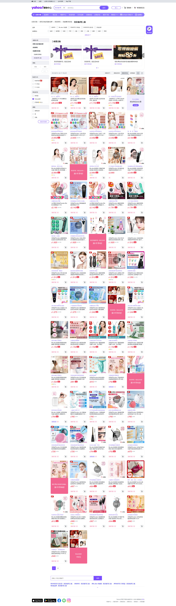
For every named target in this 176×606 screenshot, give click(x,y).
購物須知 (122, 601)
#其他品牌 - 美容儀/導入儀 (59, 586)
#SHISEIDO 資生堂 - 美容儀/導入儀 (61, 584)
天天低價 (80, 15)
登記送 (55, 15)
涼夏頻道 (89, 15)
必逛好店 (97, 15)
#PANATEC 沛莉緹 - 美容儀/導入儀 (124, 584)
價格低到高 (117, 73)
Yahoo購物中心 (42, 8)
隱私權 (136, 601)
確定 (45, 71)
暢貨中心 (63, 15)
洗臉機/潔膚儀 (37, 54)
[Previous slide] (52, 85)
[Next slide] (67, 85)
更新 (143, 599)
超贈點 (140, 15)
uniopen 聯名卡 (128, 15)
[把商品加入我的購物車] (65, 108)
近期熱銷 (132, 73)
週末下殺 (106, 15)
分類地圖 (142, 601)
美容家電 (35, 47)
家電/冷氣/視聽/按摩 (38, 44)
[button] (52, 55)
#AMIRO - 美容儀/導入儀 (82, 584)
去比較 (136, 105)
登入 (116, 8)
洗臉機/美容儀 (36, 51)
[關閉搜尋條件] (64, 8)
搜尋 (97, 578)
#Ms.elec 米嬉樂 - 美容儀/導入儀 (102, 584)
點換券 (46, 15)
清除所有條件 (43, 121)
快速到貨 (72, 15)
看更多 (113, 15)
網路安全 (129, 601)
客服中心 (109, 601)
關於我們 (115, 601)
